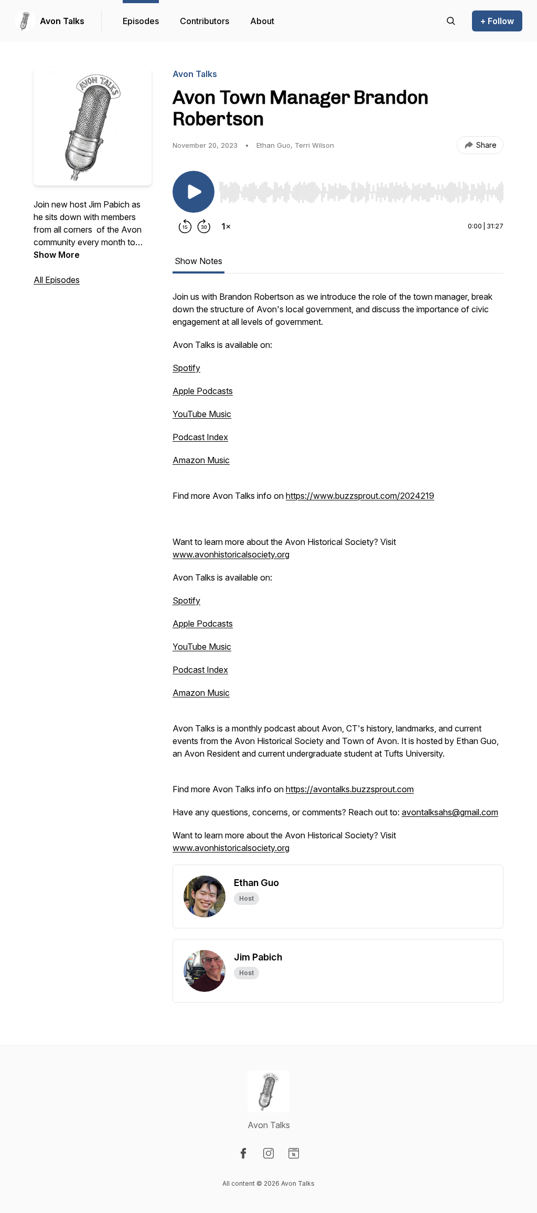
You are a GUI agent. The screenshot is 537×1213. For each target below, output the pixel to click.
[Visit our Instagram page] (268, 1153)
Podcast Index (200, 437)
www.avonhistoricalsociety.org (231, 554)
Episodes (141, 21)
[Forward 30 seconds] (204, 226)
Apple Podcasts (203, 391)
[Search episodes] (451, 21)
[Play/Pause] (193, 192)
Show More (57, 254)
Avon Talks (62, 21)
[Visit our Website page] (293, 1153)
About (262, 21)
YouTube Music (202, 414)
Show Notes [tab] (198, 261)
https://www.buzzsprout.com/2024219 (360, 495)
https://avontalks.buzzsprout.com (350, 789)
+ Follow (497, 21)
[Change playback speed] (226, 226)
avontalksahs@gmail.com (450, 812)
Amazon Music (201, 460)
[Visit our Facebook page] (243, 1153)
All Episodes (57, 280)
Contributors (204, 21)
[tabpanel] (338, 577)
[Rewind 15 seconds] (185, 226)
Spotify (186, 368)
